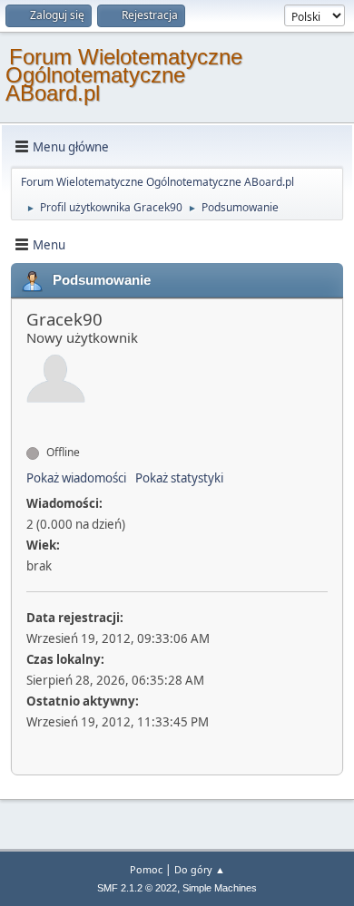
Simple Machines (219, 887)
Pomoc (146, 869)
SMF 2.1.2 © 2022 (137, 887)
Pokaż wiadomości (76, 478)
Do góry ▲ (199, 869)
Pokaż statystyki (179, 478)
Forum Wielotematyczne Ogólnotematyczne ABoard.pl (123, 74)
